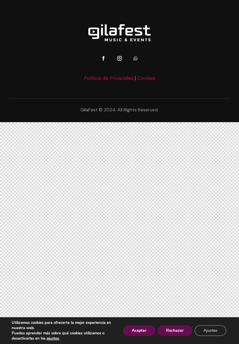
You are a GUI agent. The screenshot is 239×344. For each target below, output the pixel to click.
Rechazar (175, 330)
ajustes (53, 338)
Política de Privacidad (108, 78)
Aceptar (139, 330)
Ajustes (210, 330)
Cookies (146, 78)
